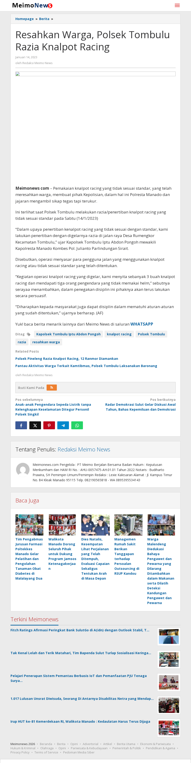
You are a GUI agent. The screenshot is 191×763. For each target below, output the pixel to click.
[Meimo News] (31, 5)
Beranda (46, 744)
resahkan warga (46, 342)
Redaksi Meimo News (84, 449)
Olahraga (47, 748)
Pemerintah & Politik (127, 748)
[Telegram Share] (63, 425)
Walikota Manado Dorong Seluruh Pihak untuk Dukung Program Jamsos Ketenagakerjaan (62, 554)
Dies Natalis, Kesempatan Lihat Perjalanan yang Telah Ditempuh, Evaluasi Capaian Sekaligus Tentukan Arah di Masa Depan (95, 559)
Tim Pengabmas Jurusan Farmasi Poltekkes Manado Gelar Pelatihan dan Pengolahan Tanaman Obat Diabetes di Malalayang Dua (29, 559)
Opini (74, 744)
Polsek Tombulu (151, 334)
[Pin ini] (49, 425)
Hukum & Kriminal (22, 748)
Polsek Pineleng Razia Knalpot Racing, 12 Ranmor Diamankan (66, 358)
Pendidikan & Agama (160, 748)
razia (22, 342)
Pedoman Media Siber (79, 752)
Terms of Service (46, 752)
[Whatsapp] (77, 425)
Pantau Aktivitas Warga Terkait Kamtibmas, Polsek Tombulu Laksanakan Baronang (86, 366)
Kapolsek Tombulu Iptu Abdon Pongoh (68, 334)
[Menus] (177, 5)
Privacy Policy (20, 752)
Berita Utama (126, 744)
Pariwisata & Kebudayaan (89, 748)
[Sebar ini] (21, 425)
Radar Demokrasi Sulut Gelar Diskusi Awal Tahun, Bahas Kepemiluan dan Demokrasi (140, 404)
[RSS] (52, 388)
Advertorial (90, 744)
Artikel (107, 744)
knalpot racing (119, 334)
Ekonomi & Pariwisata (155, 744)
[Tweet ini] (35, 425)
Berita (61, 744)
